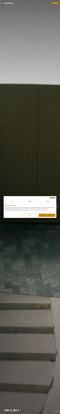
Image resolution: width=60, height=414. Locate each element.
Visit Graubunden (9, 3)
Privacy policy (45, 210)
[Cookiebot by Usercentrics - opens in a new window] (50, 198)
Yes (47, 215)
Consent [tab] (12, 201)
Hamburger (1, 3)
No (29, 215)
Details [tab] (30, 201)
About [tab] (47, 201)
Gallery (57, 411)
